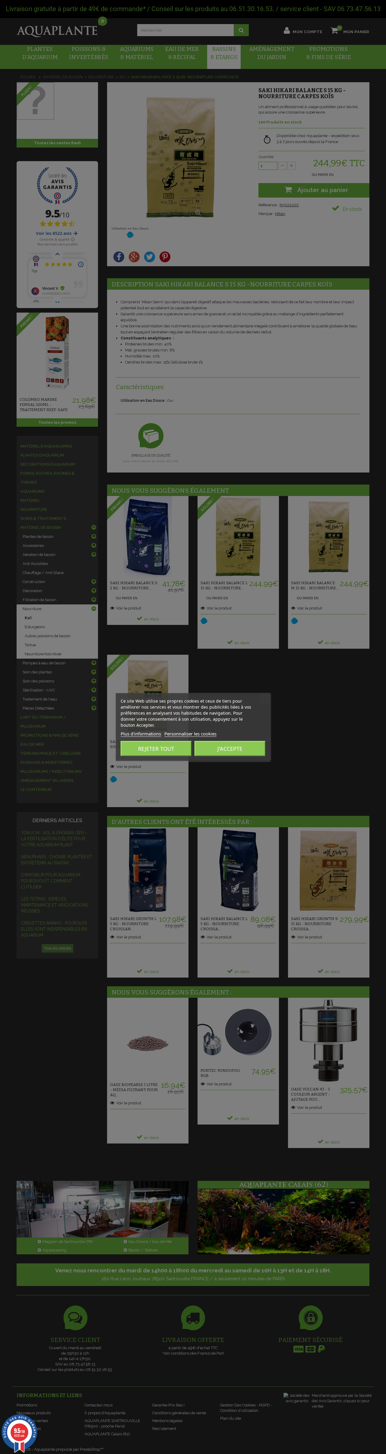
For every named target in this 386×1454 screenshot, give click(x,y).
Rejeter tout (156, 748)
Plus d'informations (141, 734)
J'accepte (229, 748)
